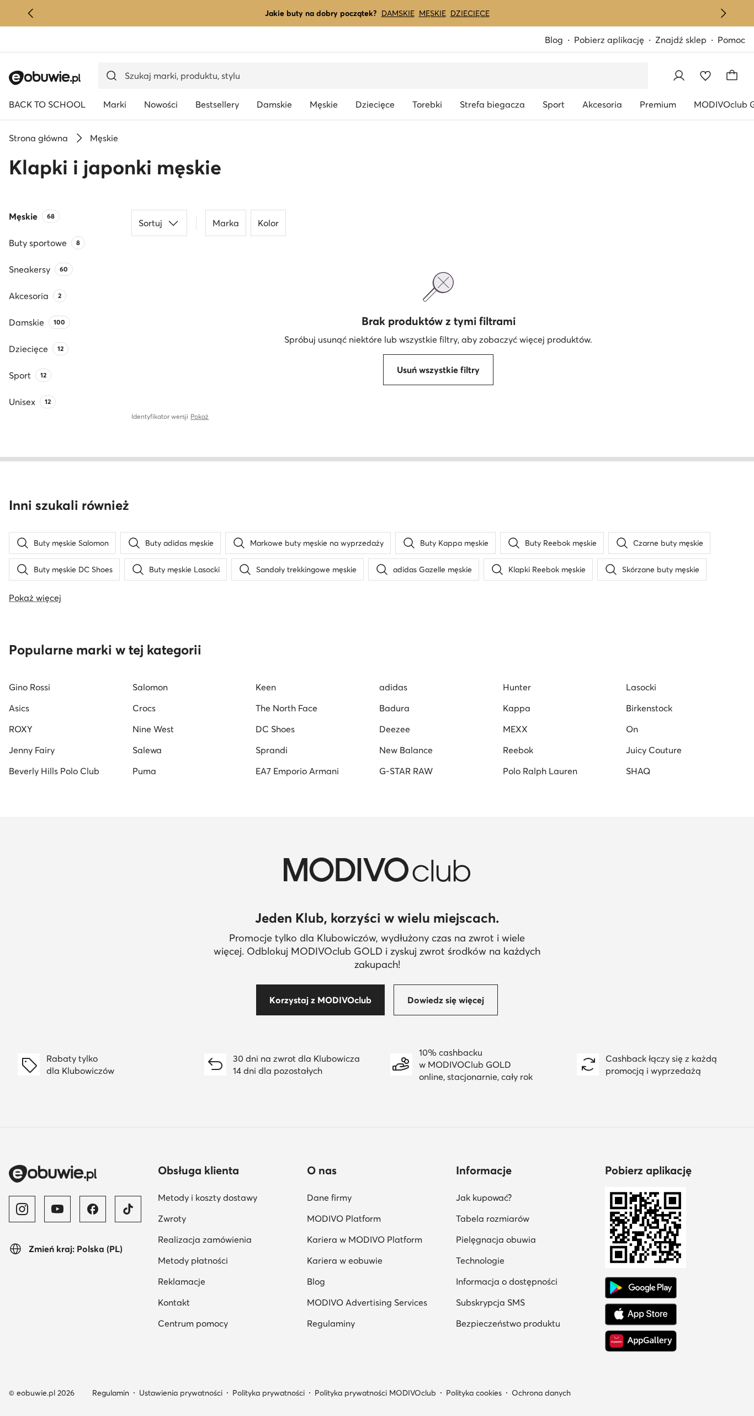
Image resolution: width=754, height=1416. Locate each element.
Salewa (147, 749)
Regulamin (110, 1393)
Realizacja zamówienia (205, 1239)
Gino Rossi (29, 687)
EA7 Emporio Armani (297, 770)
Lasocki (641, 687)
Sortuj (150, 222)
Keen (266, 687)
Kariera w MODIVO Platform (364, 1239)
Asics (19, 708)
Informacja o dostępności (506, 1281)
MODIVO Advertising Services (367, 1302)
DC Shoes (275, 728)
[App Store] (641, 1314)
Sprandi (272, 749)
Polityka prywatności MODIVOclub (375, 1393)
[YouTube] (57, 1209)
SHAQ (638, 770)
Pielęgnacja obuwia (496, 1239)
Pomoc (731, 39)
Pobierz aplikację (609, 39)
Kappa (516, 708)
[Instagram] (22, 1209)
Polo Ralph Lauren (540, 770)
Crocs (144, 708)
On (632, 728)
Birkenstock (649, 708)
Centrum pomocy (193, 1323)
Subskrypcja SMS (490, 1302)
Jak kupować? (484, 1197)
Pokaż (199, 416)
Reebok (518, 749)
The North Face (286, 708)
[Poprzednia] (31, 13)
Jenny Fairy (32, 749)
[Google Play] (641, 1288)
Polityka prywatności (268, 1393)
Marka (226, 222)
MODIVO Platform (344, 1218)
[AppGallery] (641, 1341)
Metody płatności (193, 1260)
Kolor (268, 222)
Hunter (517, 687)
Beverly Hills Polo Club (54, 770)
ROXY (21, 728)
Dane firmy (329, 1197)
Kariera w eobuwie (345, 1260)
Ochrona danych (541, 1393)
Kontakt (174, 1302)
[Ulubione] (705, 75)
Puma (144, 770)
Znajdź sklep (681, 39)
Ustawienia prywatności (180, 1393)
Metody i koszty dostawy (207, 1197)
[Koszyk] (732, 75)
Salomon (150, 687)
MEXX (515, 728)
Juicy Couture (654, 749)
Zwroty (172, 1218)
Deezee (394, 728)
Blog (554, 39)
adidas (393, 687)
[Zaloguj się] (679, 75)
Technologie (480, 1260)
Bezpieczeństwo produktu (508, 1323)
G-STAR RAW (406, 770)
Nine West (153, 728)
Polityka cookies (474, 1393)
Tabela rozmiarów (492, 1218)
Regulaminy (331, 1323)
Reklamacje (181, 1281)
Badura (394, 708)
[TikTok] (128, 1209)
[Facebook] (92, 1209)
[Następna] (723, 13)
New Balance (406, 749)
